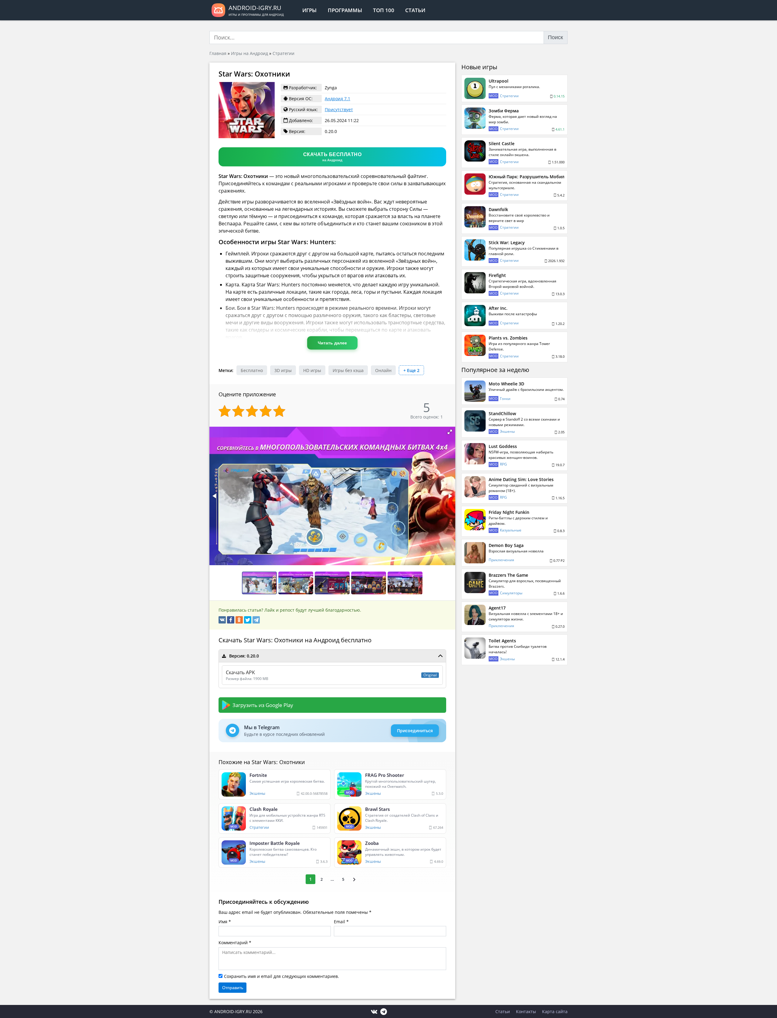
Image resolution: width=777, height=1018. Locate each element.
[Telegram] (256, 619)
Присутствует (339, 109)
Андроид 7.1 (337, 98)
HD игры (312, 370)
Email (339, 921)
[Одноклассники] (239, 619)
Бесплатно (252, 370)
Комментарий (233, 942)
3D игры (283, 370)
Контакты (526, 1011)
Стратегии (283, 53)
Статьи (415, 10)
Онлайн (383, 370)
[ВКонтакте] (222, 619)
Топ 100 (383, 10)
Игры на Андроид (249, 53)
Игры (309, 10)
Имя (223, 921)
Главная (217, 53)
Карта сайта (555, 1011)
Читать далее (332, 342)
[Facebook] (230, 619)
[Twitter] (247, 619)
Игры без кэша (348, 370)
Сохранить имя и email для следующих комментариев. (281, 976)
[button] (450, 432)
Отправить (232, 987)
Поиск (555, 37)
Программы (345, 10)
